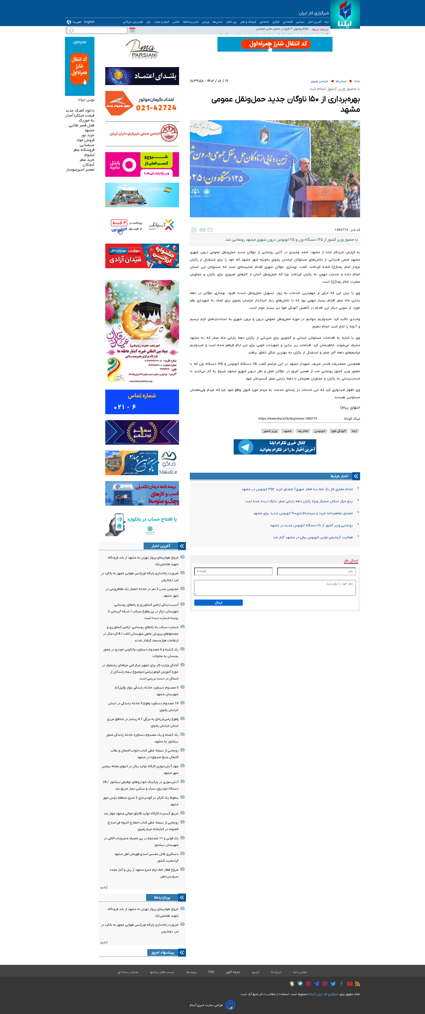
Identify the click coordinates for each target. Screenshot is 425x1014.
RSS (211, 972)
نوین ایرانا (86, 99)
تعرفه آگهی (233, 972)
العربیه (77, 22)
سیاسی (300, 22)
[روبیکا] (290, 984)
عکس (176, 22)
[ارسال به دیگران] (210, 229)
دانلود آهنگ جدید (79, 110)
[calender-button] (132, 30)
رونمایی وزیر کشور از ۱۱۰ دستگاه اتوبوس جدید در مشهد (311, 525)
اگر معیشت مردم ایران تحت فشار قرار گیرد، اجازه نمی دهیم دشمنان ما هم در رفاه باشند (253, 29)
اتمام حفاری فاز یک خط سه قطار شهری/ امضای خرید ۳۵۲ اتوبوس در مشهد (297, 489)
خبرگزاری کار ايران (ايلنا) (323, 994)
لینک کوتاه (352, 418)
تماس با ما (300, 972)
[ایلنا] (345, 14)
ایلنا (326, 22)
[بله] (298, 984)
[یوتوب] (349, 984)
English (89, 22)
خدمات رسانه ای (128, 972)
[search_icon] (71, 31)
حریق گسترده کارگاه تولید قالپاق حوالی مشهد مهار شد (141, 813)
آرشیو (103, 887)
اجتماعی (264, 22)
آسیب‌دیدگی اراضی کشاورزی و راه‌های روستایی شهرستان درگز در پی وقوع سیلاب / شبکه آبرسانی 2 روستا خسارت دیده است (143, 611)
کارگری (276, 22)
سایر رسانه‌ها (191, 22)
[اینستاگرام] (323, 984)
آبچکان (88, 164)
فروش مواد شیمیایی (85, 142)
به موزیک (86, 120)
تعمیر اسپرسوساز (80, 169)
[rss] (356, 984)
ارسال (218, 603)
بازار (148, 22)
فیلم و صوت (161, 22)
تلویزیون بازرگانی (133, 22)
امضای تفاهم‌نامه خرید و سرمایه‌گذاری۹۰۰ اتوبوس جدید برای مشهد (303, 513)
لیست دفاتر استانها (162, 972)
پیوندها (191, 972)
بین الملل (231, 22)
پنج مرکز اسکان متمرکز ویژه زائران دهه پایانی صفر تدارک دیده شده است (299, 501)
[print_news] (194, 230)
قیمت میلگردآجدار (79, 115)
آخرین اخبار (314, 22)
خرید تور (87, 135)
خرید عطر (87, 159)
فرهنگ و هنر (248, 22)
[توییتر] (332, 984)
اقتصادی (288, 22)
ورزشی (206, 22)
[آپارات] (307, 984)
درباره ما (276, 972)
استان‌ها (218, 22)
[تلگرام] (315, 984)
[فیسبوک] (340, 984)
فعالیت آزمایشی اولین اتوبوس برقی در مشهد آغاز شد (313, 537)
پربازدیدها (162, 897)
